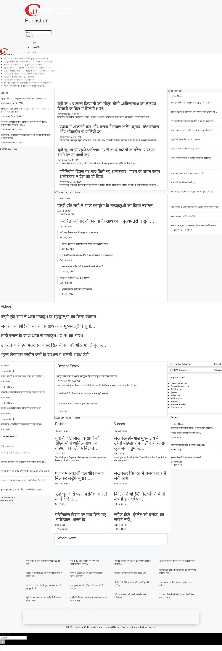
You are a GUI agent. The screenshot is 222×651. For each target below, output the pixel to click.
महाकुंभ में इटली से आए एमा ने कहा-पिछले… (187, 457)
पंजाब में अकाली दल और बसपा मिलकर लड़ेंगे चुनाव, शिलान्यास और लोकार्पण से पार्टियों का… (109, 129)
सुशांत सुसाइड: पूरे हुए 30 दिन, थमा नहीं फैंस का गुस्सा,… (22, 489)
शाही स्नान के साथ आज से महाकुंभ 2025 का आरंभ (23, 64)
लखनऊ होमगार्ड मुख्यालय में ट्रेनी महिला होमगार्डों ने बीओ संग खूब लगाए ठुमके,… (140, 443)
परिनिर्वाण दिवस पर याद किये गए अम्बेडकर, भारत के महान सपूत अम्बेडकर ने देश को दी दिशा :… (110, 173)
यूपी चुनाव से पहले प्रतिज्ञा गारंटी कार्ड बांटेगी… (81, 496)
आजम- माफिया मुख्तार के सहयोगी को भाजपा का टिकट (24, 85)
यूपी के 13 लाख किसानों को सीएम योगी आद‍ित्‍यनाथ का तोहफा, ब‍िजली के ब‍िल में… (77, 443)
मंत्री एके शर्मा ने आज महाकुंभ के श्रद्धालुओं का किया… (191, 102)
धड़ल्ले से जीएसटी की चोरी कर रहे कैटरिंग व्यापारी (177, 560)
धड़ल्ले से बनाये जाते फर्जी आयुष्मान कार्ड (19, 79)
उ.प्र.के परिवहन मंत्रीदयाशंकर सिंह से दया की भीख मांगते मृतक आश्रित (30, 70)
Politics (176, 389)
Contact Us (148, 616)
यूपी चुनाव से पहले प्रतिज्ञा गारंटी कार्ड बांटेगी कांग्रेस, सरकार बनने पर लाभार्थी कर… (106, 152)
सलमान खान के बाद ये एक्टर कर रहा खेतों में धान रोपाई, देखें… (24, 480)
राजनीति (36, 47)
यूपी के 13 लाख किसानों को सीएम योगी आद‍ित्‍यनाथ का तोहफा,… (84, 562)
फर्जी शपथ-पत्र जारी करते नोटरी (183, 216)
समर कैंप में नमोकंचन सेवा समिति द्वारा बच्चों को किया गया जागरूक (28, 82)
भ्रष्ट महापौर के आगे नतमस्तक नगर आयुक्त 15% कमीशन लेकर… (196, 206)
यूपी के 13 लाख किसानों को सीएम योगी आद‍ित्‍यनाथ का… (22, 407)
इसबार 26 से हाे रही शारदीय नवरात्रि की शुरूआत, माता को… (24, 391)
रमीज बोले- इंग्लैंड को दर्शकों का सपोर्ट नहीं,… (139, 517)
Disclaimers (127, 616)
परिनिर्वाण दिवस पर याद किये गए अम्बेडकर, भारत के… (80, 517)
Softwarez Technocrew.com (143, 626)
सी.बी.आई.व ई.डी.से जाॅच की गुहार (183, 182)
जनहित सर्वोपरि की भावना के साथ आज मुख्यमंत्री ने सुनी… (107, 221)
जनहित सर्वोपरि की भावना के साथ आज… (186, 432)
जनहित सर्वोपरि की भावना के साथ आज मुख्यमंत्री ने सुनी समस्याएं (28, 61)
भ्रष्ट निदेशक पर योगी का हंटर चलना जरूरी (187, 173)
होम (34, 42)
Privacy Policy (74, 616)
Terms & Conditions (101, 616)
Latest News (64, 198)
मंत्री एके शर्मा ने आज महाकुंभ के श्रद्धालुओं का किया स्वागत (26, 58)
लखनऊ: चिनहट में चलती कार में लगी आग (140, 475)
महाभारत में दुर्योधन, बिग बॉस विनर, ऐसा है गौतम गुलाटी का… (23, 461)
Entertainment (180, 386)
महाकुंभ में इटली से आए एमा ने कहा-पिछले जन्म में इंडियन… (23, 375)
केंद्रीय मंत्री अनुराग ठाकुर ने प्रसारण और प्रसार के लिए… (193, 191)
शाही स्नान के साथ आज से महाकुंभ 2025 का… (188, 444)
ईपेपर (174, 392)
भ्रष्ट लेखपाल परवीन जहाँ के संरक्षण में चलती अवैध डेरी (24, 73)
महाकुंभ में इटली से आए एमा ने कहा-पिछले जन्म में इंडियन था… (194, 111)
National (176, 398)
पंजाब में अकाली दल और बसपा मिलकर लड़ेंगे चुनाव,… (79, 475)
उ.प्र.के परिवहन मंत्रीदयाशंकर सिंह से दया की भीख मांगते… (193, 120)
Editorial (176, 407)
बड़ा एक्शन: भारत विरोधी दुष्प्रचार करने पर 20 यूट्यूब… (22, 423)
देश (34, 52)
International (8, 370)
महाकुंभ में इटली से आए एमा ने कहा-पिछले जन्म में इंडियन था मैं (27, 67)
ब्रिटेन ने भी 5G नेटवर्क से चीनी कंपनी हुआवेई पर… (139, 496)
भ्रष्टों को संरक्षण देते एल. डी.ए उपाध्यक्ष (19, 76)
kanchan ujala (67, 213)
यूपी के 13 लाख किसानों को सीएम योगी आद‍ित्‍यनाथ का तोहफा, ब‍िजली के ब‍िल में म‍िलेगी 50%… (24, 123)
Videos (175, 395)
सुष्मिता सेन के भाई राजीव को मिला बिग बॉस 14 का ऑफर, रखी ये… (26, 470)
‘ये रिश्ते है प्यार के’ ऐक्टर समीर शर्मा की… (16, 452)
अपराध (174, 401)
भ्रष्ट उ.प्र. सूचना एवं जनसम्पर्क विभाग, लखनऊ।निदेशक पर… (194, 225)
